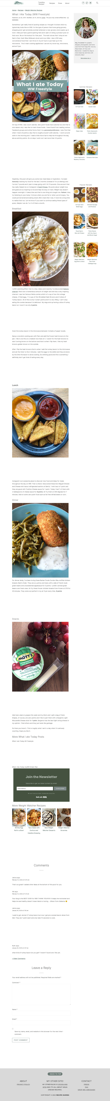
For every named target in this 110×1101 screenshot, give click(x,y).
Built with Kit (41, 797)
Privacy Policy (23, 1084)
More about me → (86, 58)
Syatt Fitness (43, 187)
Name (14, 1009)
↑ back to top (55, 1074)
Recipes (52, 3)
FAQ (86, 1087)
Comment (16, 982)
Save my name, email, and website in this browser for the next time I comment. (39, 1033)
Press (60, 3)
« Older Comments (18, 958)
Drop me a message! (86, 1090)
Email (14, 1019)
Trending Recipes (41, 3)
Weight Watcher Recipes (33, 10)
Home (14, 10)
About (67, 3)
